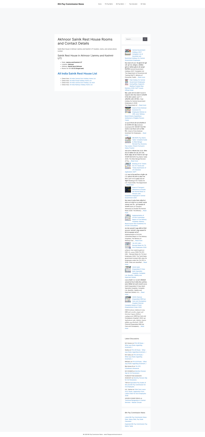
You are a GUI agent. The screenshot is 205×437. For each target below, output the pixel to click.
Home (100, 4)
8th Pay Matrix (120, 4)
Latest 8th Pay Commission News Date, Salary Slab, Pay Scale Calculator (136, 419)
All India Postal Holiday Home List (81, 80)
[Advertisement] (102, 19)
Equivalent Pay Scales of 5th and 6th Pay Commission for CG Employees (135, 385)
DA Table (143, 4)
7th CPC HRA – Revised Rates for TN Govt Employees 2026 (139, 245)
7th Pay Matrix (109, 4)
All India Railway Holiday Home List (80, 84)
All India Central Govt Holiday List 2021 (82, 82)
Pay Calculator (133, 4)
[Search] (145, 39)
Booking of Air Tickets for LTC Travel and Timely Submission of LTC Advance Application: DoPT (135, 168)
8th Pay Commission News (71, 4)
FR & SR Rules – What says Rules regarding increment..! (134, 345)
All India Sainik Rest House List (77, 73)
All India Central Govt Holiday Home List (83, 78)
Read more (141, 77)
